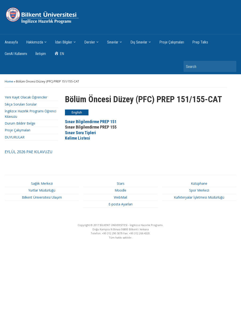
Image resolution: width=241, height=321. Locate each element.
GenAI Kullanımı (16, 53)
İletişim (40, 53)
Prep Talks (200, 42)
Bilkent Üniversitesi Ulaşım (42, 197)
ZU (49, 151)
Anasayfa (11, 42)
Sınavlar (112, 42)
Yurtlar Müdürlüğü (41, 190)
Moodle (120, 190)
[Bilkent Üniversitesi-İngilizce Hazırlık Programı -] (49, 15)
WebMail (120, 197)
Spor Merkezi (199, 190)
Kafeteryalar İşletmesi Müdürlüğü (199, 197)
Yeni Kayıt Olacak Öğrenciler (26, 97)
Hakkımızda (34, 42)
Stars (121, 183)
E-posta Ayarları (120, 204)
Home (9, 81)
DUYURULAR (14, 137)
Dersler (89, 42)
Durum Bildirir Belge (20, 123)
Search (230, 66)
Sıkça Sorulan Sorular (21, 104)
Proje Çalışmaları (171, 42)
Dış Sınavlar (138, 42)
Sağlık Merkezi (42, 183)
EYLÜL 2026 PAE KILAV (24, 151)
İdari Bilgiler (63, 42)
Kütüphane (199, 183)
